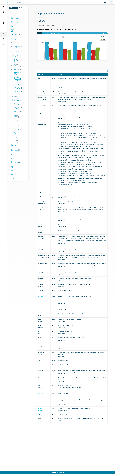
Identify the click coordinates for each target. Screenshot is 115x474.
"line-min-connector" (17, 79)
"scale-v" (13, 155)
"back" (13, 41)
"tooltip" (13, 170)
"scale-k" (13, 153)
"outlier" (14, 116)
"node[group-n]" (16, 107)
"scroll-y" (13, 161)
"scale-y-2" (15, 120)
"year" (13, 140)
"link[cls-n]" (15, 84)
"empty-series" (15, 55)
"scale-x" (13, 157)
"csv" (12, 25)
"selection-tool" (15, 162)
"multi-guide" (15, 100)
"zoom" (12, 174)
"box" (13, 43)
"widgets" (13, 173)
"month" (14, 99)
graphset (59, 8)
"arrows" (13, 17)
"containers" (15, 51)
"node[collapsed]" (16, 106)
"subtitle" (14, 125)
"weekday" (14, 137)
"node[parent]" (15, 111)
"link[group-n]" (16, 87)
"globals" (12, 12)
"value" (14, 133)
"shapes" (13, 165)
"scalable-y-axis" (15, 150)
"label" (14, 73)
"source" (13, 166)
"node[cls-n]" (15, 104)
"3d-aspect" (14, 16)
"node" (13, 103)
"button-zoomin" (16, 45)
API (43, 8)
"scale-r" (13, 154)
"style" (14, 124)
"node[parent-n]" (16, 112)
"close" (14, 49)
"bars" (13, 42)
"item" (13, 68)
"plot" (12, 144)
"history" (12, 176)
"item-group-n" (15, 69)
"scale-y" (13, 158)
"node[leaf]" (15, 108)
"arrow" (14, 39)
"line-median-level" (17, 78)
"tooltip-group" (16, 131)
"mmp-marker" (15, 97)
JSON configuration (50, 8)
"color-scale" (14, 21)
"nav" (12, 35)
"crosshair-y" (14, 23)
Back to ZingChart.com (58, 472)
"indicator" (15, 65)
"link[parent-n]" (16, 90)
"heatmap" (13, 29)
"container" (15, 50)
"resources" (14, 149)
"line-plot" (15, 82)
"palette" (13, 142)
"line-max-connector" (17, 76)
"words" (14, 138)
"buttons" (14, 47)
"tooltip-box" (15, 129)
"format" (14, 57)
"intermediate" (15, 66)
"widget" (13, 171)
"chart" (13, 19)
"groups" (14, 60)
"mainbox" (14, 96)
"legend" (13, 33)
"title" (14, 128)
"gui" (11, 13)
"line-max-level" (16, 77)
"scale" (14, 119)
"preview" (13, 146)
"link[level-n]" (16, 88)
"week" (13, 136)
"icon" (13, 64)
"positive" (14, 117)
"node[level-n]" (16, 109)
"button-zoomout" (16, 46)
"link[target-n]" (16, 94)
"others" (14, 115)
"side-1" (14, 121)
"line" (13, 74)
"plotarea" (13, 145)
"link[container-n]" (17, 86)
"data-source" (15, 52)
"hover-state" (15, 63)
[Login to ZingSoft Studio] (111, 2)
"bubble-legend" (15, 18)
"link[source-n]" (16, 92)
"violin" (14, 135)
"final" (14, 56)
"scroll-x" (13, 159)
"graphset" (12, 14)
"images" (13, 30)
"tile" (13, 127)
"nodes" (14, 114)
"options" (13, 38)
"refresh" (13, 148)
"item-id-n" (15, 70)
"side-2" (14, 123)
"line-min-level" (16, 80)
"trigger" (14, 132)
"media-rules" (14, 34)
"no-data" (13, 37)
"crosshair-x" (14, 22)
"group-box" (15, 59)
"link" (13, 83)
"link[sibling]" (16, 91)
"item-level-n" (15, 72)
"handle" (14, 61)
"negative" (14, 101)
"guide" (13, 27)
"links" (14, 95)
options (65, 8)
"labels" (13, 31)
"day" (13, 54)
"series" (13, 163)
